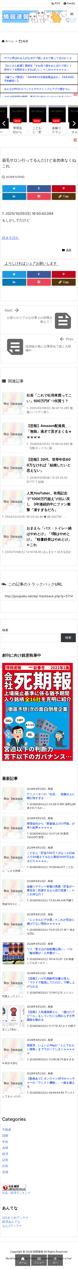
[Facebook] (39, 188)
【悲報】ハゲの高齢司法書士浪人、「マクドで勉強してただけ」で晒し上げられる (51, 982)
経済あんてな (11, 1221)
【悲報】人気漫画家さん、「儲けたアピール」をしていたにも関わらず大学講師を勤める (51, 1015)
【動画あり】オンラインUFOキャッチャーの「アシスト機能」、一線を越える (51, 1082)
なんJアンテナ (12, 1226)
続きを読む (10, 238)
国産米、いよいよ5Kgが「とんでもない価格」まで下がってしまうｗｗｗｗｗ (51, 1049)
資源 (5, 1172)
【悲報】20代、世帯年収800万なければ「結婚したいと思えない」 (49, 465)
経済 (5, 1154)
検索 (5, 630)
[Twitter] (14, 188)
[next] (73, 123)
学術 (5, 1141)
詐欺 (5, 1166)
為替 (25, 41)
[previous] (4, 123)
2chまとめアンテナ (15, 1217)
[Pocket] (39, 196)
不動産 (6, 1129)
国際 (5, 1135)
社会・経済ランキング (16, 1192)
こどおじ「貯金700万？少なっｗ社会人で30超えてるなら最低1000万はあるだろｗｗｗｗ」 (51, 856)
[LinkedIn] (14, 196)
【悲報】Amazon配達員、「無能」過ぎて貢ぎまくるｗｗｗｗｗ (49, 431)
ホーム (9, 41)
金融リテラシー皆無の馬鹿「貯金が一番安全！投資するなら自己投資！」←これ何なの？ (51, 890)
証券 (5, 1160)
